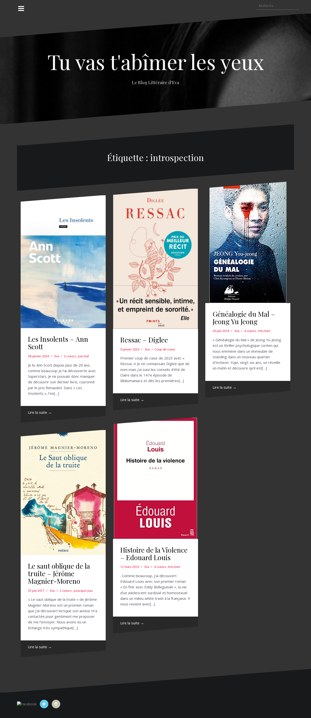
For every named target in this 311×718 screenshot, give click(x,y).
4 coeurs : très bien (257, 331)
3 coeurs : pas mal (76, 356)
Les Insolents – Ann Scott (58, 342)
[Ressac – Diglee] (155, 258)
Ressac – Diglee (144, 339)
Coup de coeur (165, 349)
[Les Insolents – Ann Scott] (63, 261)
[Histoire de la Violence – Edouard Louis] (155, 478)
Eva (56, 356)
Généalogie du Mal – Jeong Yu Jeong (244, 317)
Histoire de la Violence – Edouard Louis (154, 553)
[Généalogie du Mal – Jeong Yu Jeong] (247, 242)
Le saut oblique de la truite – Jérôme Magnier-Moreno (59, 573)
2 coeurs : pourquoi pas (76, 591)
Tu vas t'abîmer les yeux (155, 61)
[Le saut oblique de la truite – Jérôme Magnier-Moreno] (63, 492)
